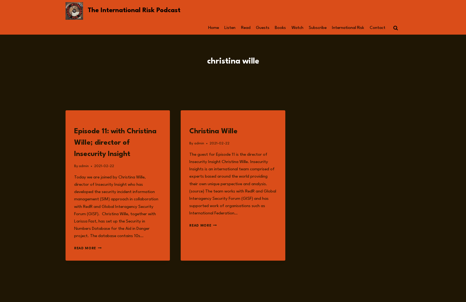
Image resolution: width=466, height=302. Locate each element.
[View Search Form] (395, 28)
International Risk (348, 28)
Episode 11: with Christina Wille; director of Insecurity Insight (115, 143)
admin (84, 166)
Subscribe (318, 28)
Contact (377, 28)
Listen (229, 28)
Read (246, 28)
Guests (262, 28)
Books (280, 28)
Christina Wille (213, 131)
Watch (297, 28)
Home (213, 28)
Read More (88, 248)
